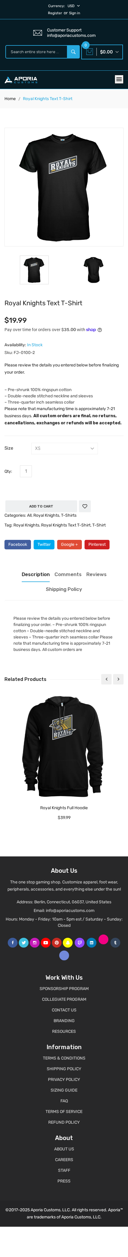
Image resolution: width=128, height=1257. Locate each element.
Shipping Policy (64, 589)
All (29, 515)
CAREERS (64, 1159)
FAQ (64, 1100)
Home (10, 98)
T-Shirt (99, 525)
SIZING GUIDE (64, 1090)
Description (36, 574)
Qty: (8, 471)
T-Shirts (69, 515)
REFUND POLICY (64, 1122)
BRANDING (64, 1020)
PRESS (64, 1181)
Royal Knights (46, 515)
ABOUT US (64, 1149)
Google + (69, 544)
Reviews (96, 574)
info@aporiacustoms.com (70, 910)
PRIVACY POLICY (64, 1079)
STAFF (64, 1170)
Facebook (17, 544)
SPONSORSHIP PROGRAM (64, 988)
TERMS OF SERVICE (64, 1111)
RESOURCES (64, 1031)
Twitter (44, 544)
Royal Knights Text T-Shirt (65, 525)
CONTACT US (64, 1010)
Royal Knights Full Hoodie (64, 807)
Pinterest (97, 544)
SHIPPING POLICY (64, 1068)
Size (8, 448)
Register (55, 13)
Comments (68, 574)
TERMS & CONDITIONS (64, 1058)
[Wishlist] (85, 506)
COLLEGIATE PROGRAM (64, 999)
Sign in (74, 13)
